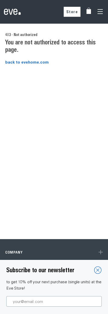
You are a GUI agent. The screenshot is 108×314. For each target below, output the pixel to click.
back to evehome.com (27, 62)
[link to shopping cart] (89, 11)
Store (72, 11)
